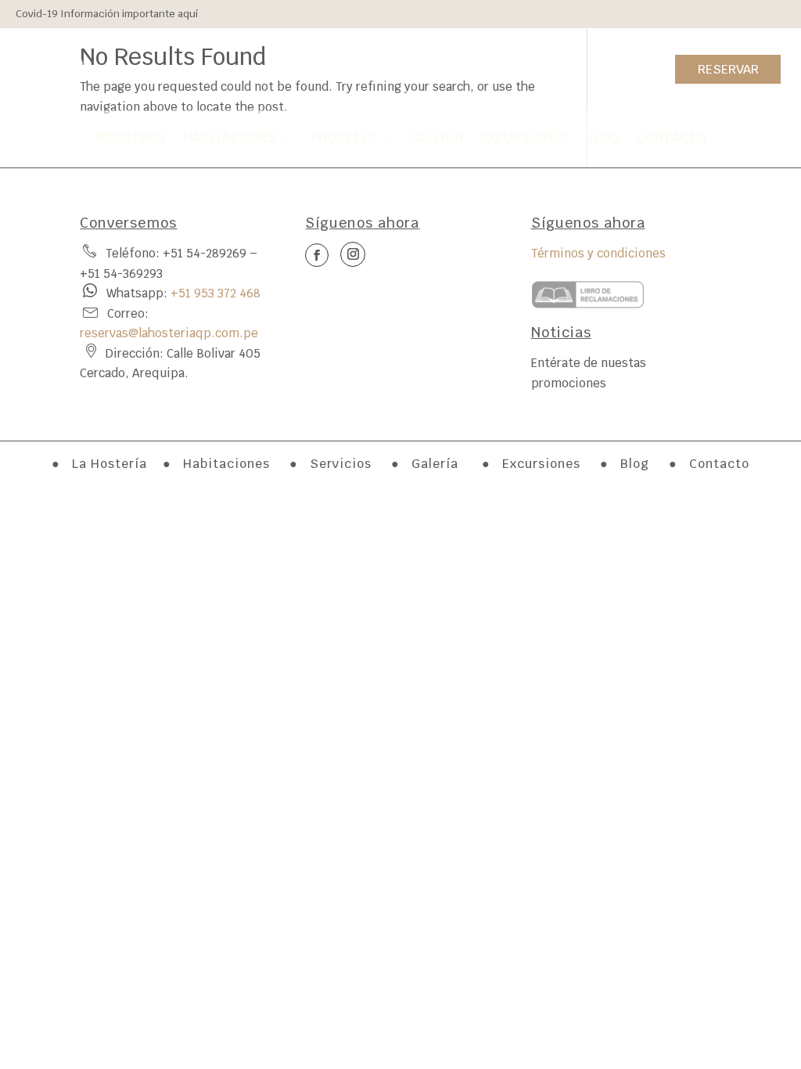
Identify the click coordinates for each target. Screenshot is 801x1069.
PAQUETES (343, 137)
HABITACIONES (231, 137)
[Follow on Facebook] (34, 66)
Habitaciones (228, 463)
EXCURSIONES (524, 137)
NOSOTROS (131, 137)
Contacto (719, 463)
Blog (634, 463)
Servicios (340, 463)
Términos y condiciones (598, 253)
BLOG (602, 137)
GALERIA (436, 137)
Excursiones (543, 463)
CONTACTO (671, 137)
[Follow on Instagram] (69, 66)
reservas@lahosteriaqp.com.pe (169, 333)
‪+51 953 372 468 (215, 293)
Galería (434, 463)
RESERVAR (728, 69)
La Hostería (109, 463)
